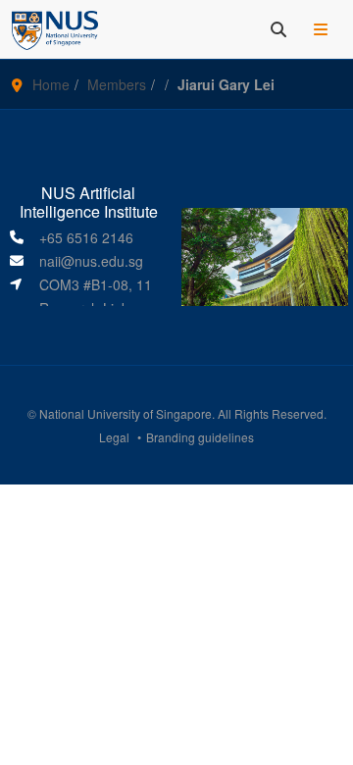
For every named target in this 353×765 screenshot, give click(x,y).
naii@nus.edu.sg (91, 261)
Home (51, 84)
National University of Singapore (125, 413)
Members (116, 84)
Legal (114, 437)
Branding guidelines (200, 437)
